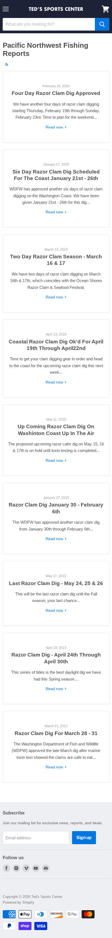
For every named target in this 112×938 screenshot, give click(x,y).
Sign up (84, 837)
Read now (55, 127)
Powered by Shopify (18, 902)
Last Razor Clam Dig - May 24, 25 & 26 (56, 583)
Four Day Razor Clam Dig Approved (56, 93)
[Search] (102, 24)
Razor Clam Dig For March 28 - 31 (56, 733)
